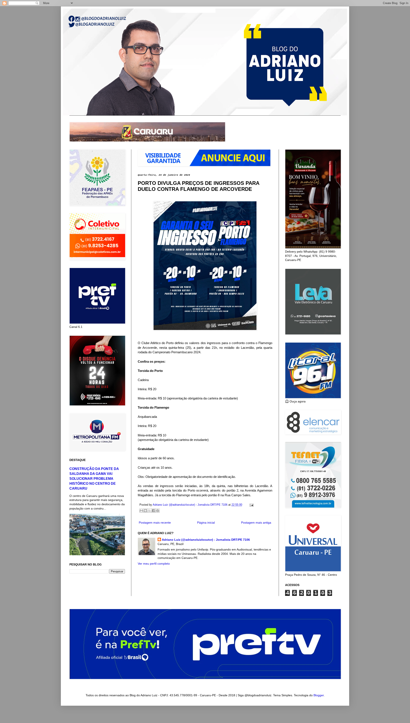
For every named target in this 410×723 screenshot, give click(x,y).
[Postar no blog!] (145, 510)
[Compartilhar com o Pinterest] (157, 510)
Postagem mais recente (155, 522)
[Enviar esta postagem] (250, 504)
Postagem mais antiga (256, 522)
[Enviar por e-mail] (141, 510)
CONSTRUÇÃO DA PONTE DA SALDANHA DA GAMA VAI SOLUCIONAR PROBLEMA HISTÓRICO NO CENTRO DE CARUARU (94, 478)
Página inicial (206, 522)
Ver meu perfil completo (154, 563)
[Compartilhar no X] (149, 510)
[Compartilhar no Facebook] (153, 510)
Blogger (318, 695)
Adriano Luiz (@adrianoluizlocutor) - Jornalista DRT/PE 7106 (206, 539)
